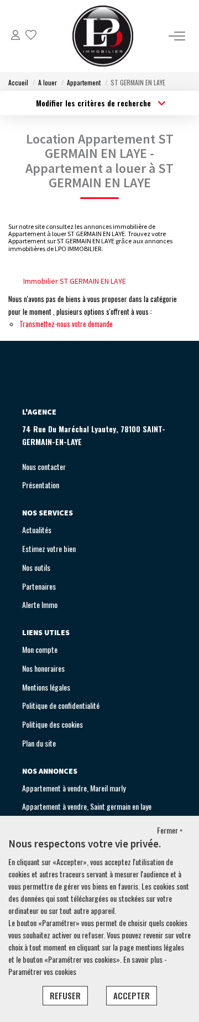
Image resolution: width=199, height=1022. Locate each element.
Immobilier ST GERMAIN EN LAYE (74, 281)
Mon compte (39, 649)
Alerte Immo (39, 604)
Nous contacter (44, 466)
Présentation (40, 484)
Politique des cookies (52, 724)
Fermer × (169, 830)
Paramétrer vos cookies (42, 971)
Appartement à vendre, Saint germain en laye (86, 806)
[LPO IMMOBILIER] (102, 36)
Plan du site (39, 743)
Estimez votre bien (49, 548)
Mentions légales (46, 687)
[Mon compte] (15, 35)
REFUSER (65, 995)
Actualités (36, 529)
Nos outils (36, 567)
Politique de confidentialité (61, 705)
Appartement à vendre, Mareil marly (73, 788)
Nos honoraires (43, 668)
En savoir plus (143, 959)
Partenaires (39, 586)
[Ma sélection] (30, 35)
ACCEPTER (131, 995)
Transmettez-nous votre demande (66, 323)
